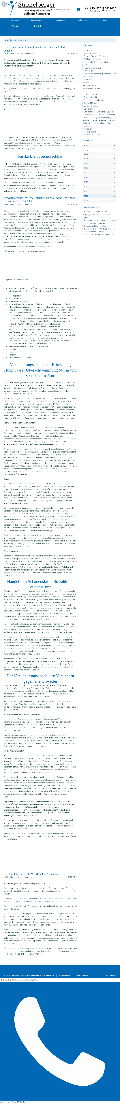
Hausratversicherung (92, 68)
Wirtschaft (88, 129)
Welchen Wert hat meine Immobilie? (99, 235)
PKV (85, 91)
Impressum (49, 975)
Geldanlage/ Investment (93, 59)
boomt (37, 75)
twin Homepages (111, 975)
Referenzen (82, 20)
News (105, 20)
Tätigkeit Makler (90, 103)
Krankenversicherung (92, 80)
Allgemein (88, 50)
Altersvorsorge (90, 53)
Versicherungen (90, 109)
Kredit (86, 82)
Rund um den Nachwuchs (94, 100)
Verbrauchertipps (91, 106)
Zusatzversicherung (92, 135)
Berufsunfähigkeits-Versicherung (97, 56)
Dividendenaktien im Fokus (95, 226)
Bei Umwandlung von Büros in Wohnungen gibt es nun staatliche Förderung (96, 214)
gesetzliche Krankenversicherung (97, 62)
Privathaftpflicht (90, 97)
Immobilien (60, 20)
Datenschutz (64, 975)
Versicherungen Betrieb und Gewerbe (99, 112)
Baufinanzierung (37, 20)
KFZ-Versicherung (91, 77)
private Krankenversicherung (95, 94)
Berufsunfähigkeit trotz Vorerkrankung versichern (32, 873)
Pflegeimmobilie (90, 85)
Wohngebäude (90, 132)
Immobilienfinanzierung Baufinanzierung (100, 74)
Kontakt (37, 26)
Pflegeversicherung (92, 88)
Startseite (8, 40)
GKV (86, 65)
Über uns (15, 26)
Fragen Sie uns (11, 833)
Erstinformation (82, 975)
